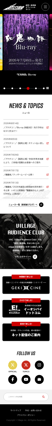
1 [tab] (4, 88)
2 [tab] (12, 88)
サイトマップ (15, 410)
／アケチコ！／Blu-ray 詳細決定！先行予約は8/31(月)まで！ (24, 129)
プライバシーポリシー (26, 415)
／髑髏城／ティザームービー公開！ (19, 175)
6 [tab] (44, 88)
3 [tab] (20, 88)
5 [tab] (36, 88)
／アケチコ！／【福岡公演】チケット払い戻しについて (24, 145)
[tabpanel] (25, 45)
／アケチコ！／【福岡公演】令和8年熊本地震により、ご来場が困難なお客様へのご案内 (23, 160)
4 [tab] (28, 88)
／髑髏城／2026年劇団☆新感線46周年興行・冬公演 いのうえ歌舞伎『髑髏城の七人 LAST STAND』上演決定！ (24, 190)
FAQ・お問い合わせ (33, 410)
